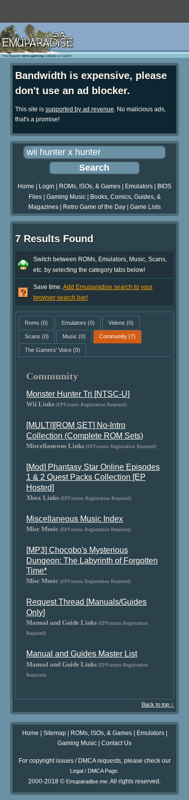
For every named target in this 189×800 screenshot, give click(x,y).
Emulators (139, 186)
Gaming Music (66, 196)
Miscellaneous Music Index (74, 519)
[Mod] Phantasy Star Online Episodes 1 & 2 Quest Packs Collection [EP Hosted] (93, 477)
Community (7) (117, 336)
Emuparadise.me (86, 781)
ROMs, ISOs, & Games (89, 186)
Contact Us (116, 743)
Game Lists (145, 206)
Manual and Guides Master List (81, 653)
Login (46, 186)
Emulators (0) (78, 323)
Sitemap (54, 733)
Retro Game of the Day (94, 206)
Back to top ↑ (158, 704)
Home (26, 186)
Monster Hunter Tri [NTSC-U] (78, 394)
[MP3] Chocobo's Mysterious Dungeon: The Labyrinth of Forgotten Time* (92, 560)
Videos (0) (121, 323)
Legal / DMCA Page (93, 771)
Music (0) (74, 336)
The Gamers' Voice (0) (52, 350)
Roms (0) (36, 323)
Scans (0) (37, 336)
